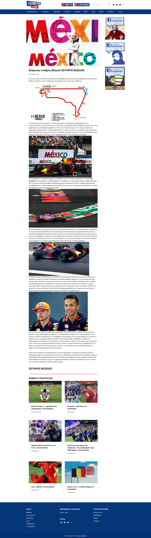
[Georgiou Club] (33, 5)
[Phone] (123, 4)
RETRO (86, 12)
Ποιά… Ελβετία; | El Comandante (42, 487)
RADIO (93, 12)
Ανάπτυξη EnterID (81, 536)
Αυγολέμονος (30, 515)
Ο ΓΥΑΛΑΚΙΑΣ (30, 526)
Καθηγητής (29, 518)
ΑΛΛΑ (28, 521)
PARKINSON (57, 12)
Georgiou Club (98, 512)
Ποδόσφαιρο (98, 515)
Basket (96, 518)
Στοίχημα (96, 521)
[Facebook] (113, 4)
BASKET (101, 12)
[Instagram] (116, 4)
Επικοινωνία (64, 512)
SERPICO (29, 512)
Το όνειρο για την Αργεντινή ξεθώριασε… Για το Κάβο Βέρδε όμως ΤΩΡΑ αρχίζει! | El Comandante (80, 448)
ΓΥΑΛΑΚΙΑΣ (67, 12)
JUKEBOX (77, 12)
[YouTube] (120, 4)
